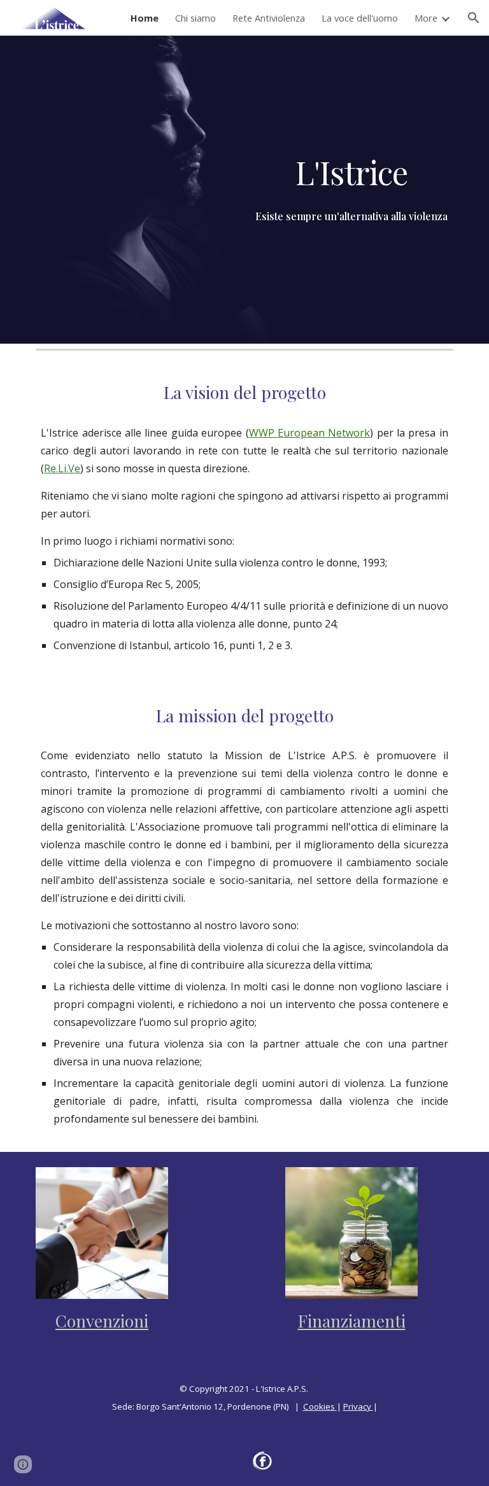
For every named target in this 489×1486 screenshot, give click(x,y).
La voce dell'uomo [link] (360, 17)
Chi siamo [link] (195, 17)
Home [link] (145, 17)
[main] (351, 172)
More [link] (426, 17)
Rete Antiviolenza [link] (268, 17)
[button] (473, 18)
